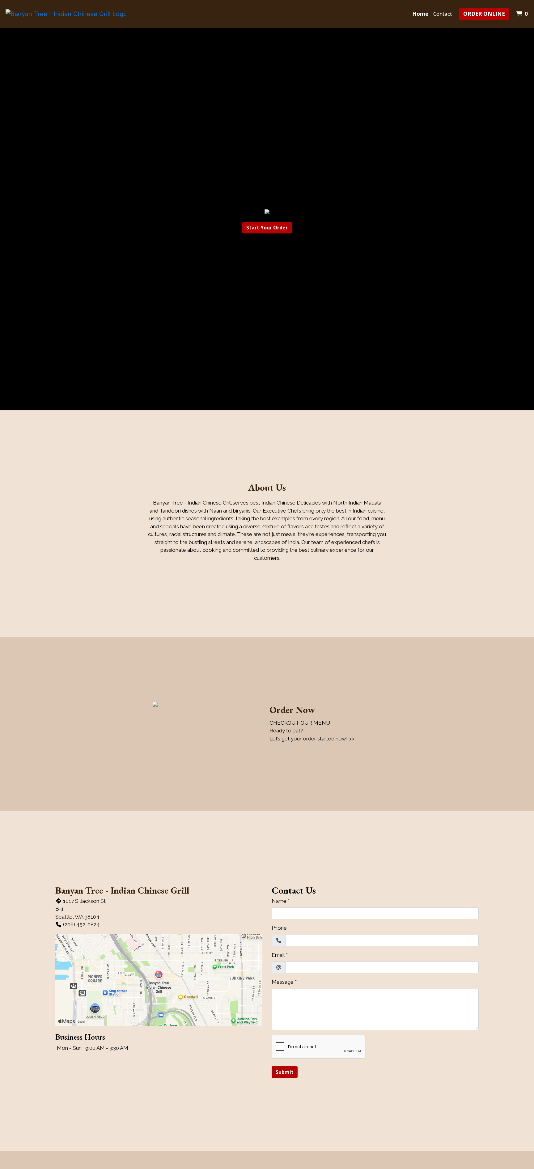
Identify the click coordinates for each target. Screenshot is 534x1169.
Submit (285, 1072)
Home (420, 13)
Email (278, 955)
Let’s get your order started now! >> (311, 738)
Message (283, 982)
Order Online (484, 13)
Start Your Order (267, 227)
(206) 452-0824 (81, 924)
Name (279, 901)
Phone (279, 928)
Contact (442, 13)
